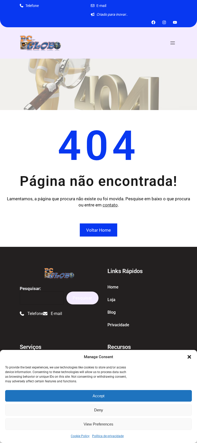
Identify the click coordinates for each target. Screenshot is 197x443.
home (113, 287)
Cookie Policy (80, 436)
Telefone (32, 6)
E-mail (101, 6)
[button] (189, 356)
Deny (98, 410)
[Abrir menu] (172, 43)
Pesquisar (82, 298)
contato (110, 204)
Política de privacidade (108, 436)
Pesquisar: (30, 288)
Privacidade (118, 324)
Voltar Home (98, 230)
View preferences (98, 424)
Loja (111, 299)
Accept (98, 396)
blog (111, 312)
